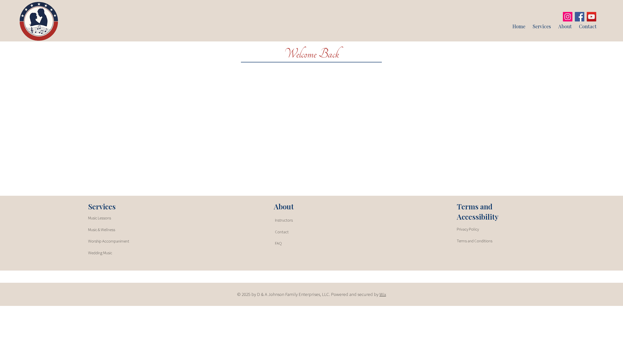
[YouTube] (591, 16)
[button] (542, 26)
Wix (382, 294)
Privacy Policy (468, 229)
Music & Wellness (101, 229)
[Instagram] (567, 16)
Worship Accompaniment (108, 241)
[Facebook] (579, 16)
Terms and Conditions (474, 241)
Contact (282, 231)
